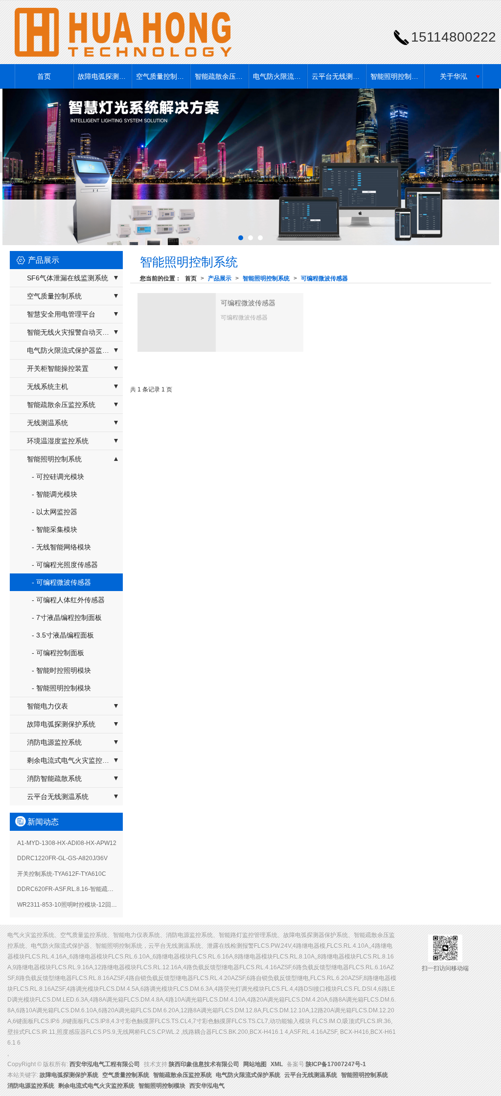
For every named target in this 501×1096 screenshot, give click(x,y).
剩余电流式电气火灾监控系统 (71, 760)
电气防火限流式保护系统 (280, 76)
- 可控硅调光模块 (58, 476)
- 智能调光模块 (54, 494)
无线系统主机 (47, 386)
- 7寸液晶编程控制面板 (67, 617)
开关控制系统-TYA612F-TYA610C (61, 873)
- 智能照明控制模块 (61, 688)
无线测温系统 (47, 423)
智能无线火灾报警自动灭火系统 (75, 332)
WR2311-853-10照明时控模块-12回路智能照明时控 (84, 904)
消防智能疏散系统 (54, 778)
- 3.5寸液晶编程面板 (63, 635)
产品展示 (219, 278)
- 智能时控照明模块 (61, 670)
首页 (44, 76)
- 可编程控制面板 (58, 653)
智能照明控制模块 (161, 1085)
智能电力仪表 (47, 706)
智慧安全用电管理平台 (61, 314)
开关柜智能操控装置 (58, 368)
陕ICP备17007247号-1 (336, 1064)
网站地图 (255, 1064)
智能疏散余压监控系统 (222, 76)
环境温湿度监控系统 (58, 441)
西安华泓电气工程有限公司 (104, 1064)
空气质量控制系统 (163, 76)
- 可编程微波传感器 (61, 582)
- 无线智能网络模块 (61, 547)
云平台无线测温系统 (338, 76)
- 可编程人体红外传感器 (68, 600)
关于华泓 (453, 76)
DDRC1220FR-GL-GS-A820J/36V (62, 858)
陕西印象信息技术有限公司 (204, 1064)
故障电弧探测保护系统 (105, 76)
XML (277, 1064)
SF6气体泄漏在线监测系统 (67, 278)
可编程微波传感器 (324, 278)
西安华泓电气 (207, 1085)
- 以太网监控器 (54, 512)
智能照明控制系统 (397, 76)
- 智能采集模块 (54, 529)
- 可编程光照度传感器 (65, 565)
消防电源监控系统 (54, 742)
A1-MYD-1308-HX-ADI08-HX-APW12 (66, 843)
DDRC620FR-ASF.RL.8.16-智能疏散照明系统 (77, 889)
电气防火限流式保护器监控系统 (75, 350)
